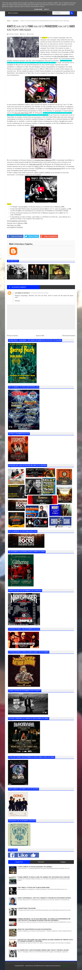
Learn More (38, 9)
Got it (46, 9)
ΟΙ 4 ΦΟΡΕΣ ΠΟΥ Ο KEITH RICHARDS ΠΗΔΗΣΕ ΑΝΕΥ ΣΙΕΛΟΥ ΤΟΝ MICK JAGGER (43, 950)
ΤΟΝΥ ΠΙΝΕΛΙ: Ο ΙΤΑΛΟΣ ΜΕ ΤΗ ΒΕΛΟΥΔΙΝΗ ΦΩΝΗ (33, 887)
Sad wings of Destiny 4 (22, 293)
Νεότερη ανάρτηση (12, 335)
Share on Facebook (16, 236)
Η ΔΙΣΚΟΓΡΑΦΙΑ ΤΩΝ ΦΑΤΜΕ (26, 908)
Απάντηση (17, 300)
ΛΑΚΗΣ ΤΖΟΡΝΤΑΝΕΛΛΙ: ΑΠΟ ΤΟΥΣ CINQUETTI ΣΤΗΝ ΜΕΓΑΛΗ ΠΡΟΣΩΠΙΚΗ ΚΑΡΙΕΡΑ (44, 898)
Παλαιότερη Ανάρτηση (68, 335)
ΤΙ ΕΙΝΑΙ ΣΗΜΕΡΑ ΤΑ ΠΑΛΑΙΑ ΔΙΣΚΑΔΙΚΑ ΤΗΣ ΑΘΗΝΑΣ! (34, 866)
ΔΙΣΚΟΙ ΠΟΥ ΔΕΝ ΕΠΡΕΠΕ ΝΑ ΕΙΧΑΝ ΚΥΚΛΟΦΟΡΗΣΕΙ (34, 929)
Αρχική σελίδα (40, 335)
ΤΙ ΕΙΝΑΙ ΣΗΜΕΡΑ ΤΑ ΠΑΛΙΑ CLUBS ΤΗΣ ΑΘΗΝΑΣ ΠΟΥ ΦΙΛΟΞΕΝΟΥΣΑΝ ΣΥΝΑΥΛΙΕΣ (43, 877)
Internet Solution (65, 965)
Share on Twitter (33, 236)
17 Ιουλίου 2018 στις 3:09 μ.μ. (40, 293)
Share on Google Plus (50, 236)
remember (31, 34)
